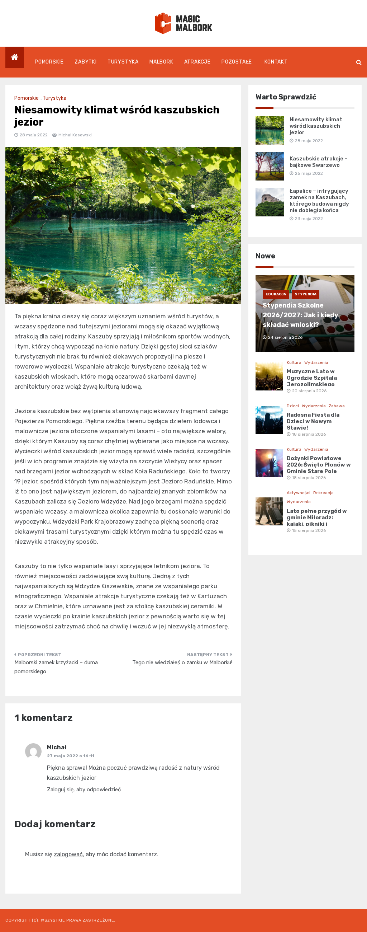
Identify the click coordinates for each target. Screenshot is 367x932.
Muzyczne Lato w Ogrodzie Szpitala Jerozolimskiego (312, 378)
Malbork (161, 62)
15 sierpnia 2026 (309, 530)
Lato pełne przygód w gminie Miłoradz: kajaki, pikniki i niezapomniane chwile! (317, 524)
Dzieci (293, 405)
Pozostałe (236, 62)
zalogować (68, 854)
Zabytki (86, 62)
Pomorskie (49, 62)
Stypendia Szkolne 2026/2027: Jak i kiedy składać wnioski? (300, 315)
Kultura (294, 362)
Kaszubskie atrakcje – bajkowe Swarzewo (319, 161)
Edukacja (276, 294)
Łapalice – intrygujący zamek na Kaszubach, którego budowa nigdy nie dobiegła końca (319, 201)
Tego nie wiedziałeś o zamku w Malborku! (182, 662)
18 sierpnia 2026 (309, 434)
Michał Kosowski (75, 134)
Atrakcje (197, 62)
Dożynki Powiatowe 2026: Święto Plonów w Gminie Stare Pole (319, 464)
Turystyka (123, 62)
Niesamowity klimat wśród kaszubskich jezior (316, 126)
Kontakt (276, 62)
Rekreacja (323, 492)
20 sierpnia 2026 (309, 390)
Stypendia (305, 294)
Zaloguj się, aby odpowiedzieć (84, 789)
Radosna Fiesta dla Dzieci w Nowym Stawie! (313, 421)
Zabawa (337, 405)
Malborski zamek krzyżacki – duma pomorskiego (56, 667)
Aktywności (298, 492)
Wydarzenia (316, 362)
